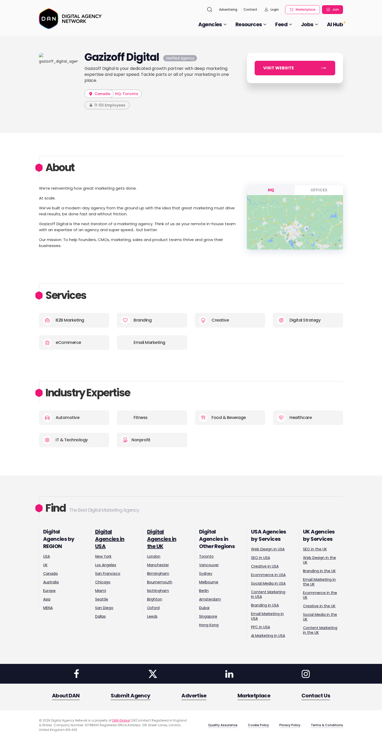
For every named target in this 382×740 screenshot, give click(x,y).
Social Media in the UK (320, 617)
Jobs (307, 24)
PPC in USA (260, 627)
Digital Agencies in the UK (161, 539)
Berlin (204, 590)
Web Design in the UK (319, 560)
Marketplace (305, 9)
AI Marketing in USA (268, 635)
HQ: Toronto (126, 93)
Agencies (210, 24)
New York (103, 556)
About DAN (66, 695)
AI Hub (335, 24)
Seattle (101, 599)
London (153, 556)
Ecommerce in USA (268, 574)
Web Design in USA (268, 549)
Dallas (100, 616)
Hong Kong (209, 625)
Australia (51, 582)
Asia (46, 599)
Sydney (205, 573)
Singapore (208, 616)
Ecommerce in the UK (320, 595)
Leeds (152, 616)
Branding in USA (265, 605)
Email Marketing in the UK (319, 582)
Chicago (102, 582)
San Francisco (107, 573)
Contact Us (315, 695)
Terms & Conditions (327, 725)
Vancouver (209, 565)
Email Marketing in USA (267, 616)
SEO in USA (260, 557)
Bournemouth (159, 582)
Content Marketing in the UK (320, 630)
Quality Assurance (223, 725)
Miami (100, 590)
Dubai (204, 607)
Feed (281, 24)
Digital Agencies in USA (109, 539)
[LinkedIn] (229, 673)
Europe (49, 590)
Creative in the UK (319, 606)
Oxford (153, 607)
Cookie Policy (258, 725)
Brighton (154, 599)
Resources (248, 24)
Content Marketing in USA (268, 594)
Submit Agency (130, 695)
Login (275, 9)
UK (45, 565)
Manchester (158, 565)
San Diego (104, 607)
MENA (48, 607)
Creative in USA (265, 566)
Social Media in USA (268, 583)
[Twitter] (152, 673)
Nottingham (158, 590)
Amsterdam (210, 599)
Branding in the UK (319, 571)
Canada (102, 93)
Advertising (228, 9)
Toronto (206, 556)
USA (46, 556)
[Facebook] (76, 673)
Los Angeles (105, 565)
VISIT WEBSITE (278, 68)
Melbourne (208, 582)
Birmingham (158, 573)
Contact (250, 9)
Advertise (193, 695)
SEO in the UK (315, 549)
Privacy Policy (289, 725)
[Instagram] (305, 673)
